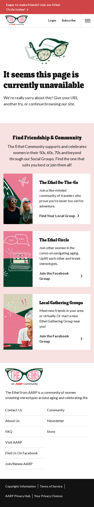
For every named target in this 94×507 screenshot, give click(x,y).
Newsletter (55, 421)
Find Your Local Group (57, 216)
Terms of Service (51, 486)
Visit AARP (13, 442)
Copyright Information (20, 486)
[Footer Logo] (47, 376)
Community (55, 410)
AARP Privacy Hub (17, 496)
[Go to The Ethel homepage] (6, 20)
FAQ (8, 431)
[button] (88, 20)
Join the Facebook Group (54, 275)
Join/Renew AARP (19, 464)
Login (52, 20)
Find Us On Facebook (21, 453)
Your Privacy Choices (48, 496)
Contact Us (13, 410)
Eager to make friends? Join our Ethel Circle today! (33, 7)
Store (51, 431)
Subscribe (69, 20)
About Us (12, 421)
